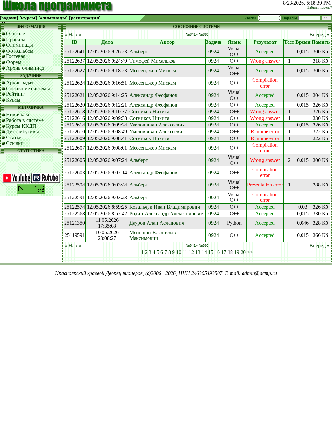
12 (191, 252)
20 (243, 252)
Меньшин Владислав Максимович (152, 235)
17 (223, 252)
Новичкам (17, 114)
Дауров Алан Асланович (156, 223)
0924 (213, 51)
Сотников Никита (149, 111)
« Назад (73, 34)
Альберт (138, 51)
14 (204, 252)
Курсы (13, 99)
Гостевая (15, 56)
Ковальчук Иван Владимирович (164, 207)
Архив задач (19, 82)
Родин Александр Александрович (167, 213)
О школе (15, 33)
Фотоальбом (19, 51)
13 (197, 252)
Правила (15, 39)
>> (250, 252)
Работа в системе (25, 120)
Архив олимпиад (25, 68)
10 (178, 252)
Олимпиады (19, 45)
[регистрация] (85, 17)
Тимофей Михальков (152, 61)
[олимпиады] (53, 17)
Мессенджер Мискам (152, 70)
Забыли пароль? (319, 7)
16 (217, 252)
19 (236, 252)
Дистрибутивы (22, 131)
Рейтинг (15, 94)
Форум (13, 62)
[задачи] (9, 17)
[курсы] (28, 17)
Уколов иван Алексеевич (157, 124)
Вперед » (319, 34)
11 (185, 252)
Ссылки (15, 143)
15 (210, 252)
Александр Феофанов (153, 95)
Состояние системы (28, 88)
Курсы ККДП (21, 126)
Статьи (14, 137)
